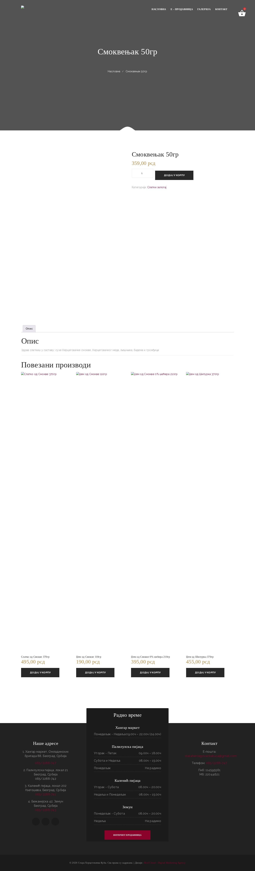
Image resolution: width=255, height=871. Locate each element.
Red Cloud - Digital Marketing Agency (165, 862)
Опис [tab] (29, 328)
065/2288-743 (45, 810)
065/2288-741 (45, 794)
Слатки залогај (156, 187)
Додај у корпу (174, 175)
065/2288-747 (45, 763)
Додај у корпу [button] (40, 672)
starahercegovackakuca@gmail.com (211, 756)
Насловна (114, 71)
